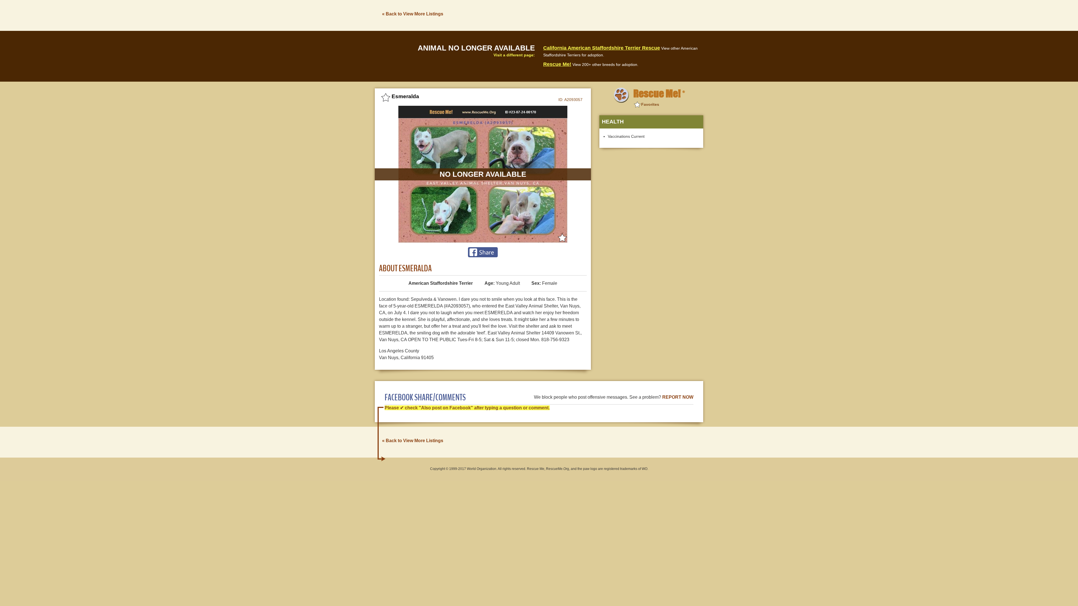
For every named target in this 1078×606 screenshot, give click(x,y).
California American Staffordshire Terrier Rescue (601, 48)
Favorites (650, 104)
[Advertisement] (601, 14)
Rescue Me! (557, 64)
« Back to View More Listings (412, 14)
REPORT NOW (677, 397)
